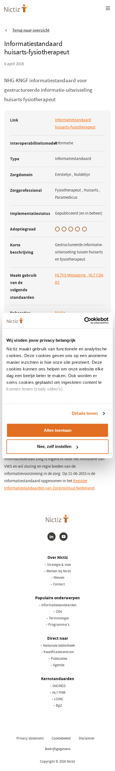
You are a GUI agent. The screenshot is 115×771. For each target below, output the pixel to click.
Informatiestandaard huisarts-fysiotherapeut (75, 123)
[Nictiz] (16, 8)
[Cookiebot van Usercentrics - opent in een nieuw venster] (84, 320)
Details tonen (85, 413)
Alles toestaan (57, 430)
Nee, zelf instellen (54, 446)
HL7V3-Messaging (71, 275)
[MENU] (108, 8)
